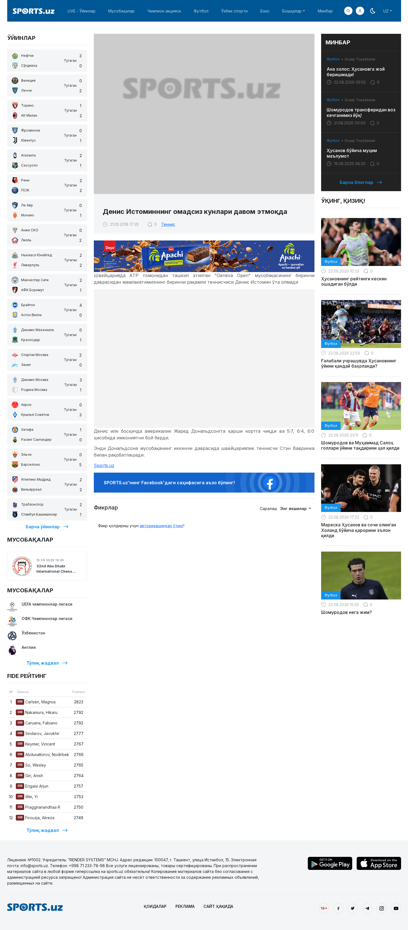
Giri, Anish (30, 775)
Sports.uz (104, 465)
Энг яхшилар (294, 508)
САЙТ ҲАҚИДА (218, 906)
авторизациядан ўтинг (161, 525)
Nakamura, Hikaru (37, 712)
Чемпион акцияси (164, 11)
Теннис (168, 224)
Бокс (265, 11)
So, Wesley (31, 765)
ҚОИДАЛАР (155, 906)
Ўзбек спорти (234, 11)
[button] (360, 11)
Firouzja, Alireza (35, 817)
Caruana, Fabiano (37, 723)
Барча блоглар (356, 182)
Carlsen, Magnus (36, 702)
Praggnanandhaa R (38, 807)
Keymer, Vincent (36, 744)
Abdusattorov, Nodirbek (43, 754)
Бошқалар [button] (292, 11)
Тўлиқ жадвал (42, 663)
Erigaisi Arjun (32, 786)
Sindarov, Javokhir (38, 733)
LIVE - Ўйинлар (81, 11)
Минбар (325, 11)
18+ (324, 908)
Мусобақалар (121, 11)
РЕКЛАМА (185, 906)
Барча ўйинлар (43, 526)
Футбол (201, 11)
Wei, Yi (27, 796)
